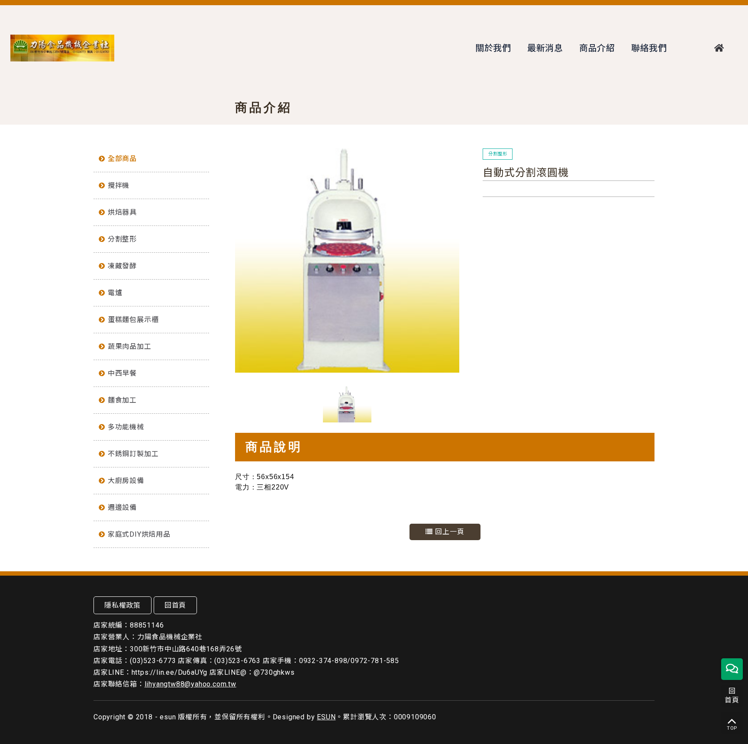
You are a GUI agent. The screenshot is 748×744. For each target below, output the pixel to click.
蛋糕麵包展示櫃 (133, 320)
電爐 (115, 293)
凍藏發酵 (122, 266)
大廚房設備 (126, 481)
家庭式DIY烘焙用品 (139, 534)
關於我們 (493, 48)
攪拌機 (118, 185)
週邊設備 (122, 507)
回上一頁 (448, 532)
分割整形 (122, 239)
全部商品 (122, 159)
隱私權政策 (122, 605)
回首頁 (175, 605)
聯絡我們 (649, 48)
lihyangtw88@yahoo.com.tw (190, 684)
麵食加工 (122, 400)
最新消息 (545, 48)
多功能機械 (126, 427)
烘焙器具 (122, 212)
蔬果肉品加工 (130, 346)
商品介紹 (597, 48)
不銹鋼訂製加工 (133, 454)
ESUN (326, 717)
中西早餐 (122, 373)
